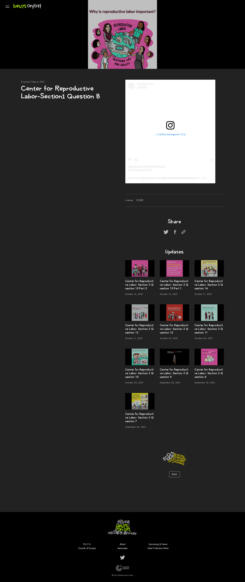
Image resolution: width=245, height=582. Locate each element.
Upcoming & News (158, 544)
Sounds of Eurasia (87, 548)
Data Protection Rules (158, 548)
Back (174, 474)
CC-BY (139, 200)
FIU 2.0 (87, 544)
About (122, 544)
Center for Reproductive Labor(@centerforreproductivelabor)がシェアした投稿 (171, 178)
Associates (123, 548)
